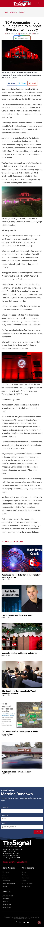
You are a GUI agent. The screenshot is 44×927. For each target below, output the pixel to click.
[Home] (2, 12)
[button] (5, 3)
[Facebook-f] (16, 922)
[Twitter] (20, 922)
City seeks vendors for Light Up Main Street (20, 653)
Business (21, 12)
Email (3, 823)
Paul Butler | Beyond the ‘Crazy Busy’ (17, 615)
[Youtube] (28, 922)
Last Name (4, 815)
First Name (4, 807)
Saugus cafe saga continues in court (17, 772)
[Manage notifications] (39, 922)
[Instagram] (24, 922)
